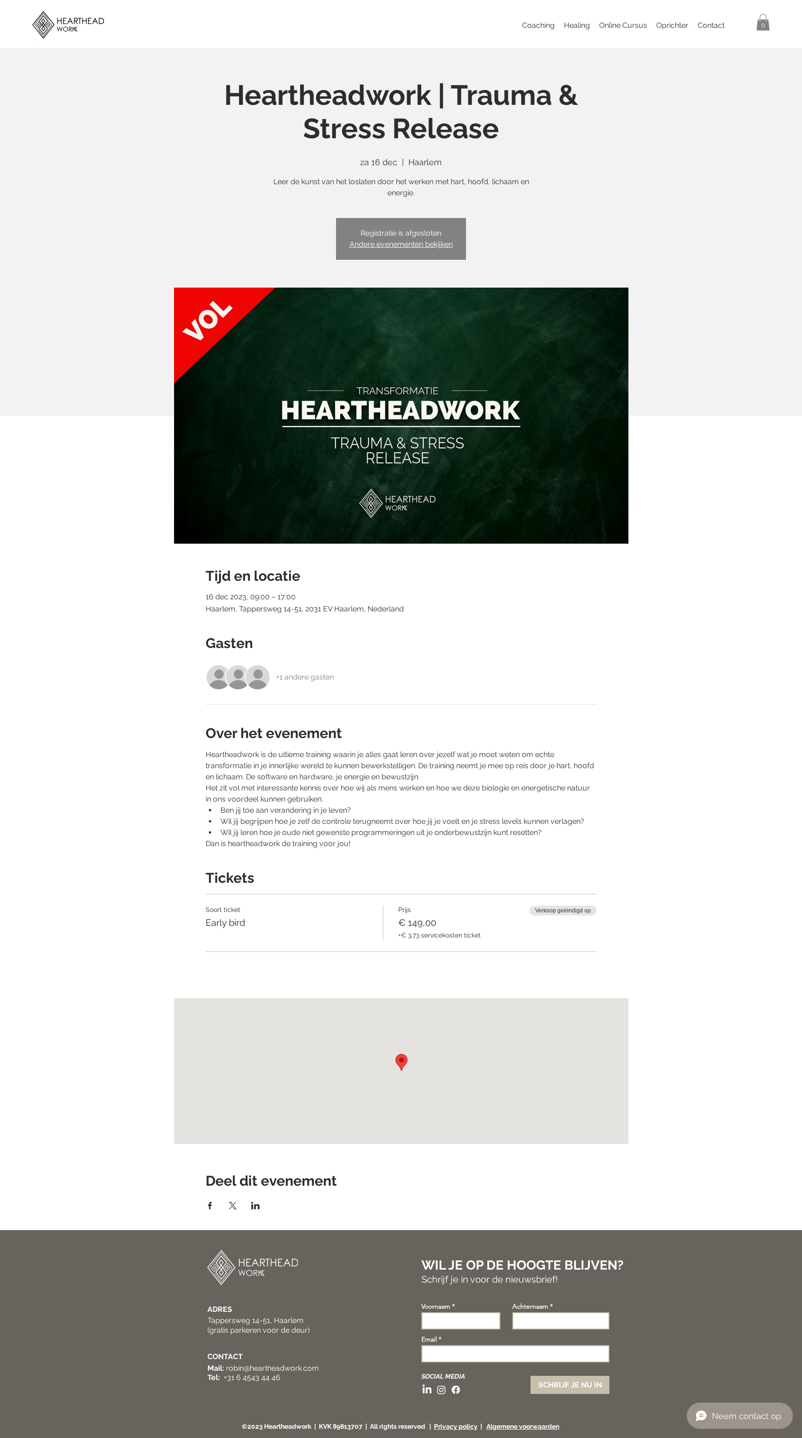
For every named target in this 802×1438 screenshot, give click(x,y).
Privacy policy (456, 1426)
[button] (763, 22)
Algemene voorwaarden (522, 1426)
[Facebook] (455, 1389)
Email (429, 1339)
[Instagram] (441, 1389)
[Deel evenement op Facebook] (210, 1205)
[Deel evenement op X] (232, 1205)
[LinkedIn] (427, 1389)
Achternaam (530, 1306)
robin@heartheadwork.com (272, 1368)
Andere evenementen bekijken (401, 244)
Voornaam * (438, 1306)
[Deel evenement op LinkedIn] (255, 1205)
